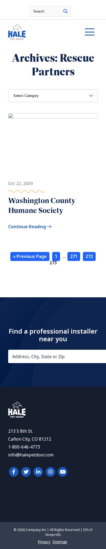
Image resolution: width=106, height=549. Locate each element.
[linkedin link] (38, 472)
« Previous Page (30, 256)
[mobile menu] (90, 32)
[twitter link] (26, 472)
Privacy (44, 542)
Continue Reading (27, 227)
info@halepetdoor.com (31, 455)
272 (89, 256)
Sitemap (59, 542)
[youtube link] (62, 472)
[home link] (17, 416)
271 (73, 256)
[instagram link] (50, 472)
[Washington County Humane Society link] (53, 144)
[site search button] (65, 11)
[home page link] (40, 32)
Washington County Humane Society (41, 205)
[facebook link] (13, 472)
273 (53, 263)
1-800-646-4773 (24, 447)
